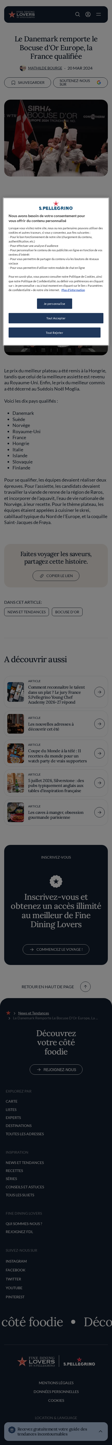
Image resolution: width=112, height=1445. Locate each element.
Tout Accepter (55, 318)
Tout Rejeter (54, 332)
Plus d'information (73, 289)
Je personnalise (55, 303)
